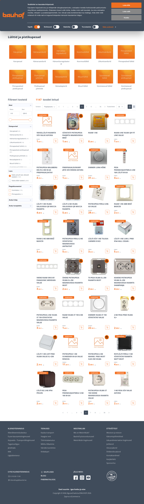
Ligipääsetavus (14, 455)
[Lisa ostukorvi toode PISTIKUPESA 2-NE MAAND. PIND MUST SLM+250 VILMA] (107, 364)
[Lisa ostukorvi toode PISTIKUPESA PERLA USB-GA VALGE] (107, 212)
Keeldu (126, 18)
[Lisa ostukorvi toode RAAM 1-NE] (107, 141)
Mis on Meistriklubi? (81, 433)
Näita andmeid (108, 27)
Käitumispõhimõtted (114, 436)
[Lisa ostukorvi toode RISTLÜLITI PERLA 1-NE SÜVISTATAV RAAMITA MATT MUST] (133, 364)
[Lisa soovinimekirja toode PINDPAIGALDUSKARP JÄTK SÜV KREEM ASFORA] (64, 163)
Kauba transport (47, 433)
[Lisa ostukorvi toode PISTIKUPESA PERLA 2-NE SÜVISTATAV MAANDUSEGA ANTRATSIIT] (81, 251)
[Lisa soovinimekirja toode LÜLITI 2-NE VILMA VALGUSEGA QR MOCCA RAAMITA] (64, 199)
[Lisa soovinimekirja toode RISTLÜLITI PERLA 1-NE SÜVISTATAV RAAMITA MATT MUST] (115, 349)
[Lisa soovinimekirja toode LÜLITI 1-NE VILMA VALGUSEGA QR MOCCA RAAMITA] (38, 199)
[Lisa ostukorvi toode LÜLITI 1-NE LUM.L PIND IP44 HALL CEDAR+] (133, 251)
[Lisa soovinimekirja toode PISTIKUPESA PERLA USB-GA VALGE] (90, 199)
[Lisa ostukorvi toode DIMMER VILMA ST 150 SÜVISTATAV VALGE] (107, 327)
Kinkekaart (45, 452)
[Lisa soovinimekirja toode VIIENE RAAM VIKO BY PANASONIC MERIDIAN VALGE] (38, 273)
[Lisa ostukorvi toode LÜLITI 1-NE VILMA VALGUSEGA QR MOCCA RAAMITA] (56, 212)
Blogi (43, 476)
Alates (11, 109)
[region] (86, 259)
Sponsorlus (111, 463)
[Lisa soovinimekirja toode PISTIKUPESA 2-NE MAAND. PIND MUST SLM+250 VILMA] (90, 349)
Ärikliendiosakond (113, 452)
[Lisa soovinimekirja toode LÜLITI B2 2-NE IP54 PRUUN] (38, 386)
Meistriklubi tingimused (83, 440)
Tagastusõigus (13, 444)
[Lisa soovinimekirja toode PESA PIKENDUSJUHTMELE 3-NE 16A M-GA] (64, 386)
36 (100, 107)
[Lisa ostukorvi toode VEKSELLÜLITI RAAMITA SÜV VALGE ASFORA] (56, 141)
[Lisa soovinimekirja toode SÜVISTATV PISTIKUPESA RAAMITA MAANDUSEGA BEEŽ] (64, 128)
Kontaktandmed (112, 455)
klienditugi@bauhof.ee (18, 480)
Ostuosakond (111, 448)
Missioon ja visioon (114, 433)
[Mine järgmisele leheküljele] (105, 107)
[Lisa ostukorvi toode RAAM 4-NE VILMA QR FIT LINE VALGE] (133, 141)
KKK (9, 452)
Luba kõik (126, 5)
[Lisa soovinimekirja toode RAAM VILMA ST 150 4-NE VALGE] (64, 310)
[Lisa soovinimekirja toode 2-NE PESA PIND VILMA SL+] (115, 310)
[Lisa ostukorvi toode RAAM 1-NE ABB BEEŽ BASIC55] (133, 212)
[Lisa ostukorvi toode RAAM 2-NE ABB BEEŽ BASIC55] (56, 251)
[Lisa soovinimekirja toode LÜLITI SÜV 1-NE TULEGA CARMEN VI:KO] (90, 234)
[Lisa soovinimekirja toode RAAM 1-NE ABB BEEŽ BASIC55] (115, 199)
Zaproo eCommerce (72, 496)
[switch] (56, 27)
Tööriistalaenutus (48, 440)
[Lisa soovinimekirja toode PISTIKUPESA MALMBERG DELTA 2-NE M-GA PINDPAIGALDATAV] (38, 163)
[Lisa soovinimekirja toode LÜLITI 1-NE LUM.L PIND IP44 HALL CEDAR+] (115, 234)
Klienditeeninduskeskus (17, 433)
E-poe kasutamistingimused (19, 436)
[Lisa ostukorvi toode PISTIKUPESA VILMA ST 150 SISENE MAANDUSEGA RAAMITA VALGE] (107, 403)
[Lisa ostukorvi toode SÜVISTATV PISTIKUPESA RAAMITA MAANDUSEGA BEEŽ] (81, 141)
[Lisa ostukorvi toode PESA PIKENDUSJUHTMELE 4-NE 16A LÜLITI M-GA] (133, 177)
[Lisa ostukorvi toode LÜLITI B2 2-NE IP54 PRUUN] (56, 403)
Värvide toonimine (48, 448)
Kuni (23, 109)
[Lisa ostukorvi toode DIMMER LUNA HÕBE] (107, 177)
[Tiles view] (130, 107)
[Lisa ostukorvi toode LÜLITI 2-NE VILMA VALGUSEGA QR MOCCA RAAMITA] (81, 212)
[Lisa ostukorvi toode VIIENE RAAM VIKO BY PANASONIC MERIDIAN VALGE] (56, 288)
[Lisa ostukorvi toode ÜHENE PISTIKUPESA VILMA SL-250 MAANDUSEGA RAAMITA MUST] (81, 288)
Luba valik (126, 11)
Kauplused (48, 472)
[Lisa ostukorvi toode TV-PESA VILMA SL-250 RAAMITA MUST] (107, 288)
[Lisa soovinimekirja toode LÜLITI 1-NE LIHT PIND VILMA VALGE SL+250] (38, 349)
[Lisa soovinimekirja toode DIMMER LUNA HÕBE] (90, 163)
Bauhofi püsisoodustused (84, 436)
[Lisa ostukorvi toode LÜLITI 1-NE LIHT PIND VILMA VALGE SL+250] (56, 364)
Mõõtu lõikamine (47, 444)
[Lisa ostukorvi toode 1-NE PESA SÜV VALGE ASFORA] (133, 403)
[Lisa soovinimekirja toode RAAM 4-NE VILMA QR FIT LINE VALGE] (115, 128)
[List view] (134, 107)
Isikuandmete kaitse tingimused (119, 440)
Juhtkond (110, 444)
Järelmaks (12, 448)
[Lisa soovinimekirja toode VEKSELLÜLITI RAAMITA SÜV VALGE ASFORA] (38, 128)
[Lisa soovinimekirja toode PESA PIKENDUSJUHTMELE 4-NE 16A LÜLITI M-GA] (115, 163)
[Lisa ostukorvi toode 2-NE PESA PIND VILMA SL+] (133, 327)
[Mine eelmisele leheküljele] (59, 107)
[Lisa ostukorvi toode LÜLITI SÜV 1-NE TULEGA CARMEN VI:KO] (107, 251)
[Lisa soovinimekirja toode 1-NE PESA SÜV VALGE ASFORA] (115, 386)
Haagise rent (46, 436)
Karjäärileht (111, 459)
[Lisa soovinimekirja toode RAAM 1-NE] (90, 128)
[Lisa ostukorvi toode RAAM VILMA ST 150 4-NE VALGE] (81, 327)
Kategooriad (13, 126)
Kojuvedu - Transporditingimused (21, 440)
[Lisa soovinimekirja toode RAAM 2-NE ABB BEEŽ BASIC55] (38, 234)
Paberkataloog (48, 479)
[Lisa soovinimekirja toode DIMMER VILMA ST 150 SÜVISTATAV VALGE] (90, 310)
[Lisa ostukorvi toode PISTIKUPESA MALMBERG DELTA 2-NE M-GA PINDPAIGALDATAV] (56, 177)
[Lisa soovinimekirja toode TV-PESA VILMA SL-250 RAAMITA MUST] (90, 273)
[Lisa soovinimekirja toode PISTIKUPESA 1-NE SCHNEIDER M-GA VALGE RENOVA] (64, 349)
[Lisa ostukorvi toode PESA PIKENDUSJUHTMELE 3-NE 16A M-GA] (81, 403)
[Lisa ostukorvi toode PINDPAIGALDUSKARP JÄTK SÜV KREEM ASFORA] (81, 177)
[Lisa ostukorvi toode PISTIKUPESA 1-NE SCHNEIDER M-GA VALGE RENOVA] (81, 364)
